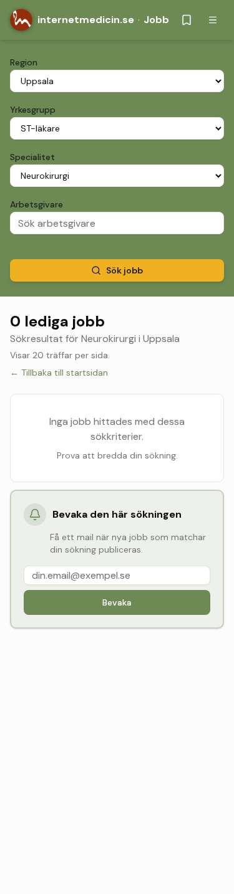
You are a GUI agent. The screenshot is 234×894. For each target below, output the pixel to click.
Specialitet (32, 157)
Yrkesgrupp (33, 109)
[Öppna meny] (213, 20)
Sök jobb (124, 270)
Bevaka (117, 602)
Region (23, 62)
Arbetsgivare (36, 204)
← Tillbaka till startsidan (59, 372)
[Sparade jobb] (186, 19)
